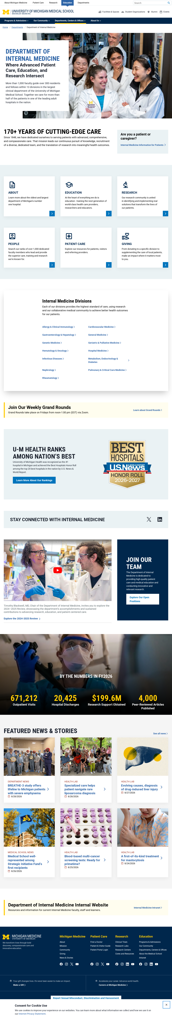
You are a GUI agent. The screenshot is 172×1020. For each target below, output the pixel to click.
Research (53, 3)
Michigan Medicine (72, 936)
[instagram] (66, 964)
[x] (149, 519)
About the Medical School (150, 954)
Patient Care (38, 3)
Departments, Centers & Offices (153, 950)
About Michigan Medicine (15, 3)
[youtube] (77, 964)
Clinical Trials (121, 942)
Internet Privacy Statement (32, 1013)
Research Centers (123, 950)
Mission (63, 946)
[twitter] (71, 964)
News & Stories (66, 958)
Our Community (146, 946)
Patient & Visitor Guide (100, 946)
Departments (83, 3)
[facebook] (61, 964)
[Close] (166, 1005)
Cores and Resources (124, 954)
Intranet (142, 958)
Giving (62, 954)
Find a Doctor (96, 942)
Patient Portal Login (99, 950)
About (62, 942)
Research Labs (121, 946)
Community (65, 950)
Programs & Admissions (150, 942)
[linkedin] (160, 519)
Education (67, 3)
